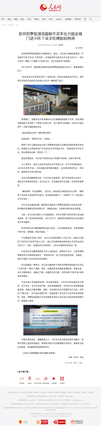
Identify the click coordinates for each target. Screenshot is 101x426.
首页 (2, 19)
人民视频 (54, 383)
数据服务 (63, 392)
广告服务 (43, 392)
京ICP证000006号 (84, 408)
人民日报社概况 (12, 392)
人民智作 (62, 383)
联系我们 (91, 392)
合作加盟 (50, 392)
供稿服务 (56, 392)
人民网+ (29, 383)
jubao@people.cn (70, 396)
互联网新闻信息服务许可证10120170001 (22, 404)
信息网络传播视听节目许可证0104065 (15, 408)
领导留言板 (45, 383)
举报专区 (78, 19)
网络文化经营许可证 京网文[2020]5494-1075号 (41, 408)
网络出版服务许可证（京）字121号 (67, 408)
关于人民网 (22, 392)
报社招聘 (29, 392)
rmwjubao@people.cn (77, 400)
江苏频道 (10, 25)
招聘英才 (36, 392)
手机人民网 (37, 383)
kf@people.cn (32, 400)
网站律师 (77, 392)
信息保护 (84, 392)
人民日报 (21, 383)
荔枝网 (60, 45)
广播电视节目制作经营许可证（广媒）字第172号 (76, 404)
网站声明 (70, 392)
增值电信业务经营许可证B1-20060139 (47, 404)
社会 (16, 25)
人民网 (3, 25)
